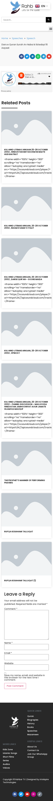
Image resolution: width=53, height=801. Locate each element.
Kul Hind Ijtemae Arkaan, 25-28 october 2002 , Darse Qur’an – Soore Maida (26, 278)
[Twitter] (21, 794)
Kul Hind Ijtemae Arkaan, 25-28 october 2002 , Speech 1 (26, 351)
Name (8, 643)
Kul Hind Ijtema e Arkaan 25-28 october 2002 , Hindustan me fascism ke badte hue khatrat (26, 152)
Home (4, 38)
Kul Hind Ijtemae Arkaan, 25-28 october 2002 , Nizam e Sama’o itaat (26, 227)
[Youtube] (27, 794)
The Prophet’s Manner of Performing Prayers (24, 481)
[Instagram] (33, 794)
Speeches (17, 38)
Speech (31, 38)
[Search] (48, 19)
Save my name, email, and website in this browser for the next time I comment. (24, 677)
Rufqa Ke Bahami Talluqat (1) (20, 580)
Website (8, 663)
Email (8, 653)
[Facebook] (14, 794)
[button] (50, 28)
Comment (10, 609)
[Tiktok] (39, 794)
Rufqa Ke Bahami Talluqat (18, 531)
